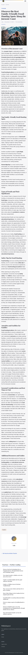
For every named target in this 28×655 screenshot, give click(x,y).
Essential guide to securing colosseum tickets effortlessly (13, 598)
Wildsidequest (6, 626)
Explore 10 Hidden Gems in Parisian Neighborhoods (11, 585)
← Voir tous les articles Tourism (9, 553)
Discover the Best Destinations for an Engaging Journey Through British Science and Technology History (13, 571)
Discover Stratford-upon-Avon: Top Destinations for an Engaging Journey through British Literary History (14, 608)
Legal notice (4, 644)
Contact (3, 646)
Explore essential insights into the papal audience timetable (12, 580)
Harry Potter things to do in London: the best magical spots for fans (13, 594)
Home (2, 637)
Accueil (2, 4)
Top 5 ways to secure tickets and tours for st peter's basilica (13, 589)
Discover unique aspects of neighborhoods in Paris (13, 603)
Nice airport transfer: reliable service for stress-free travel (12, 576)
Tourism (7, 4)
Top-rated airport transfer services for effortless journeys (12, 613)
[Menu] (25, 1)
